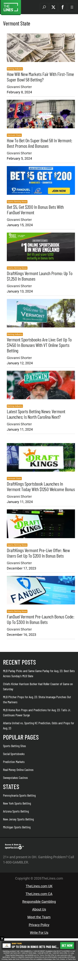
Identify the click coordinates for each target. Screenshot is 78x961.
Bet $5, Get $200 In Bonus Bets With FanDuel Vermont (35, 209)
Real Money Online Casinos (18, 770)
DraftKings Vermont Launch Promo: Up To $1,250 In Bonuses (39, 276)
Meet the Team (39, 917)
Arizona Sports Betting (16, 811)
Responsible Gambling (39, 902)
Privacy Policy (39, 925)
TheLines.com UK (39, 886)
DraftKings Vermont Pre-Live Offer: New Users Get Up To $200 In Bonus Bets (38, 553)
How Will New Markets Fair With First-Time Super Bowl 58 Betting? (40, 76)
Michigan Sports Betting (16, 827)
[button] (44, 7)
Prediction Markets (14, 762)
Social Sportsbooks (14, 754)
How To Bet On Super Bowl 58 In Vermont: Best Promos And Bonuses (39, 143)
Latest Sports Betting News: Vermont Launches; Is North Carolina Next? (36, 414)
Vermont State (14, 135)
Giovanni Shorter (19, 87)
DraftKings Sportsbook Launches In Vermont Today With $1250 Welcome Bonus (41, 486)
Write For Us (39, 933)
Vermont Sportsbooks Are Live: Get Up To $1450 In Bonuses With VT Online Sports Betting (39, 345)
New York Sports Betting (17, 803)
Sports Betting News (17, 201)
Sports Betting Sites (14, 746)
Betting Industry (14, 69)
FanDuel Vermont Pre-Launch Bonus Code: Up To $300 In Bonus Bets (40, 619)
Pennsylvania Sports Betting (19, 795)
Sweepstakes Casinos (15, 777)
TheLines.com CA (39, 894)
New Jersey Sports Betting (18, 819)
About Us (39, 909)
